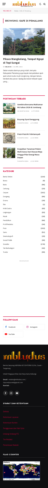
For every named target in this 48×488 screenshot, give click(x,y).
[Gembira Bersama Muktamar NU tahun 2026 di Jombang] (9, 108)
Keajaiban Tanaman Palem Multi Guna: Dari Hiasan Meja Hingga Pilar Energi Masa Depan (29, 153)
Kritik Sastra (7, 208)
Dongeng (6, 196)
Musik (5, 216)
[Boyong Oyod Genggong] (9, 123)
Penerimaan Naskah (11, 445)
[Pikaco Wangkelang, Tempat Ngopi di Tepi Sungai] (24, 41)
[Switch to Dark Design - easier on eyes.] (40, 4)
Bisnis (5, 180)
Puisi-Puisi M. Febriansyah (28, 134)
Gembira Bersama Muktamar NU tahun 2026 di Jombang (30, 106)
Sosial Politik (7, 240)
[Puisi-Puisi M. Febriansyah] (9, 138)
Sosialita (6, 244)
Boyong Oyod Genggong (28, 119)
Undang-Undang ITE (11, 434)
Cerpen (5, 192)
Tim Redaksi (7, 439)
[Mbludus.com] (24, 4)
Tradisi (5, 252)
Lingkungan (7, 212)
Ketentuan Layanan (10, 417)
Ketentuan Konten (10, 423)
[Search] (44, 4)
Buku (5, 184)
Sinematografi (8, 236)
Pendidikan (7, 220)
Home (16, 11)
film (4, 204)
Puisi (4, 228)
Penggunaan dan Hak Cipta (13, 428)
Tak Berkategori (8, 248)
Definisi (6, 411)
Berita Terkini (7, 177)
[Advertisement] (24, 286)
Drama (5, 200)
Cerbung (6, 188)
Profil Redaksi (8, 224)
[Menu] (4, 4)
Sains (5, 232)
